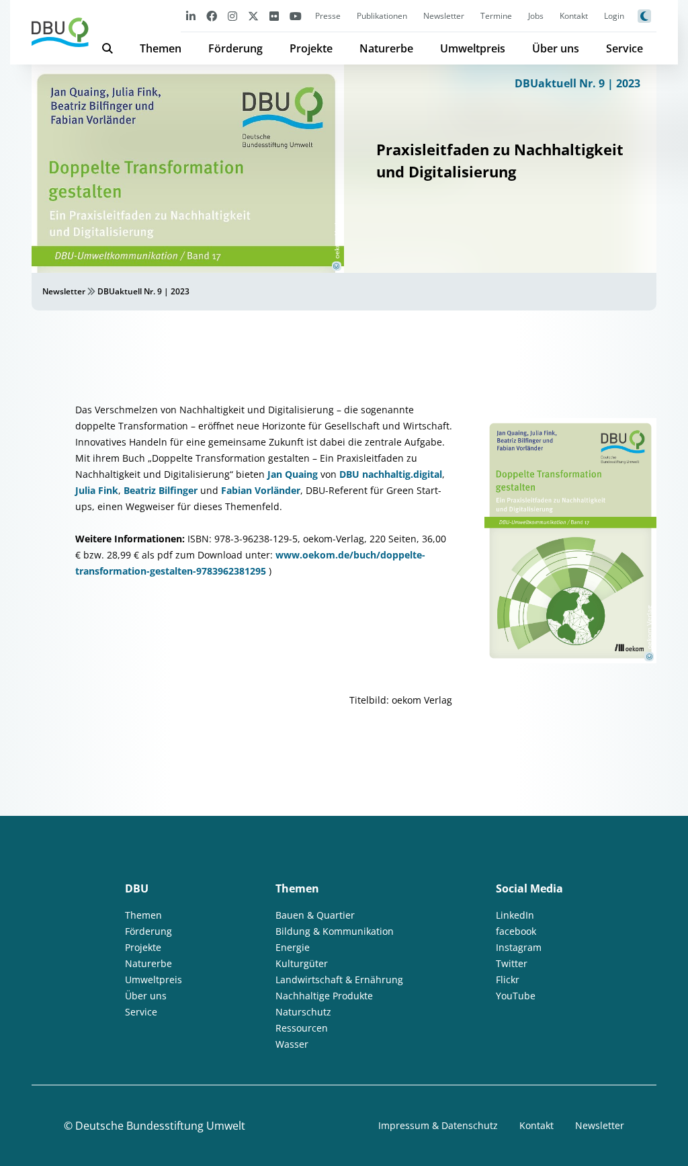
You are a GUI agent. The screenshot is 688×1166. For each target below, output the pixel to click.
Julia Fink (96, 490)
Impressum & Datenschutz (438, 1125)
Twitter (511, 963)
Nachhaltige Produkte (324, 995)
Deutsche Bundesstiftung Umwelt (160, 1125)
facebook (516, 931)
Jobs (536, 16)
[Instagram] (232, 16)
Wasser (291, 1044)
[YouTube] (295, 16)
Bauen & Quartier (315, 915)
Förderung (235, 48)
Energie (292, 947)
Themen (160, 48)
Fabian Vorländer (260, 490)
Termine (496, 16)
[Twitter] (253, 16)
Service (624, 48)
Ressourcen (301, 1028)
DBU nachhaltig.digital (390, 474)
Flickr (507, 979)
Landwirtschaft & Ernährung (339, 979)
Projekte (311, 48)
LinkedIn (515, 915)
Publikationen (382, 16)
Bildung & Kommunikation (334, 931)
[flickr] (274, 16)
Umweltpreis (472, 48)
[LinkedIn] (191, 16)
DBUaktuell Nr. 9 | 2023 (577, 83)
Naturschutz (303, 1011)
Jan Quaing (293, 474)
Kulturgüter (301, 963)
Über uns (555, 48)
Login (614, 16)
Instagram (519, 947)
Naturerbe (386, 48)
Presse (328, 16)
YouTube (515, 995)
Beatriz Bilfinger (162, 490)
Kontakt (574, 16)
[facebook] (211, 16)
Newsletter (443, 16)
